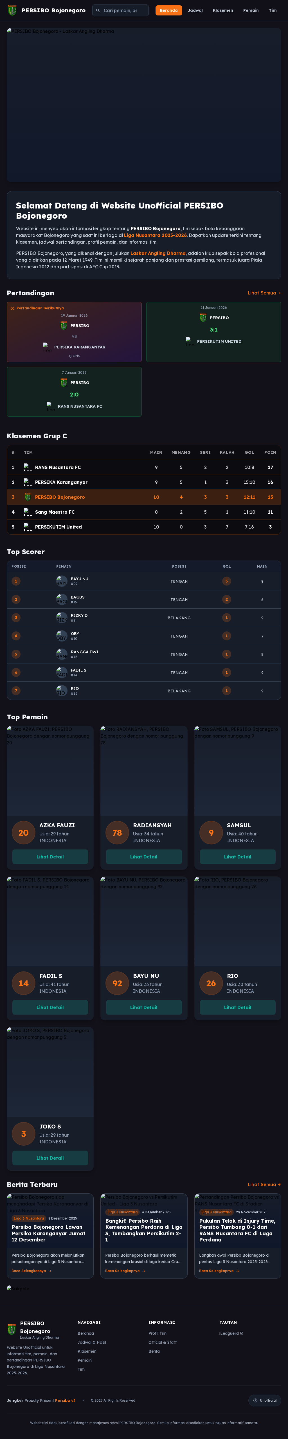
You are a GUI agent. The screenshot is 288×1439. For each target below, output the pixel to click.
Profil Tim (157, 1333)
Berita (154, 1351)
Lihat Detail (50, 857)
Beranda (169, 10)
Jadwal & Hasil (92, 1342)
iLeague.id (231, 1333)
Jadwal (195, 10)
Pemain (251, 10)
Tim (273, 10)
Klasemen (223, 10)
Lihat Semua (264, 293)
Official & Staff (162, 1342)
